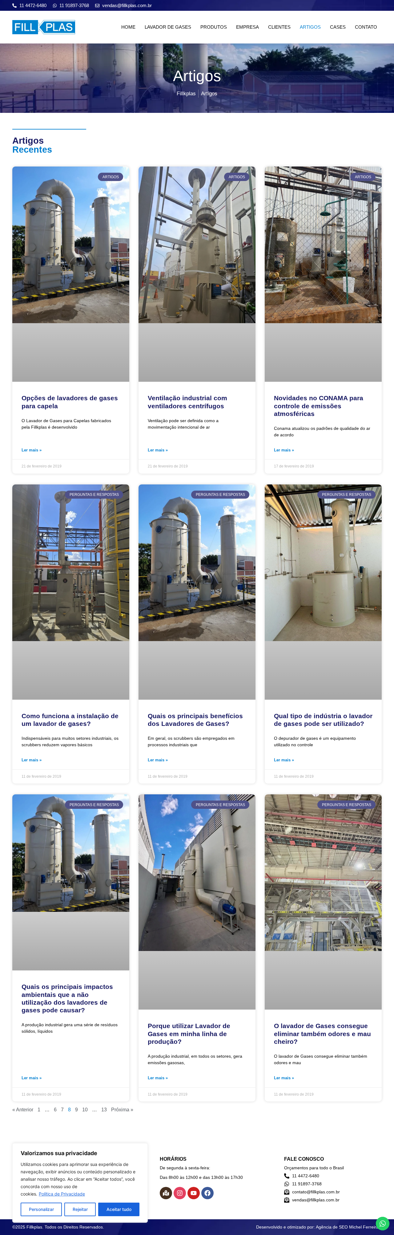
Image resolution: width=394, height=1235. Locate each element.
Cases (338, 27)
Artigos (310, 27)
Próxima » (122, 1109)
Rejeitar (80, 1209)
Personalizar (41, 1209)
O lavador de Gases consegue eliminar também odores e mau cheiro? (322, 1033)
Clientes (279, 27)
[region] (80, 1183)
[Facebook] (207, 1193)
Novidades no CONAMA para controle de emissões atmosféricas (318, 405)
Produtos (213, 27)
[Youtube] (193, 1193)
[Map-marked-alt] (166, 1193)
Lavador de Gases (168, 27)
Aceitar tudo (119, 1209)
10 (85, 1109)
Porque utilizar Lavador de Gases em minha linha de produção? (189, 1033)
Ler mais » (32, 450)
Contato (366, 27)
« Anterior (22, 1109)
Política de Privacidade (62, 1193)
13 (104, 1109)
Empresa (247, 27)
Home (128, 27)
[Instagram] (180, 1193)
